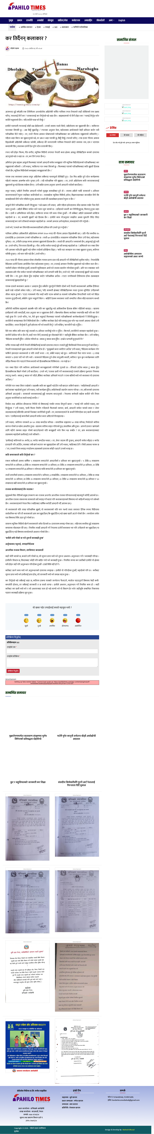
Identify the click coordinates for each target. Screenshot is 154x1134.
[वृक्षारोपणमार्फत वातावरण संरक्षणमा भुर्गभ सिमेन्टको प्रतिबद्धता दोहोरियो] (28, 716)
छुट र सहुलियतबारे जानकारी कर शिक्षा (28, 782)
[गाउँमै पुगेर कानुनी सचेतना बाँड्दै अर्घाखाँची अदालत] (76, 716)
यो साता (126, 135)
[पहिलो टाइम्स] (7, 48)
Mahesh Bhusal (128, 1129)
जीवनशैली (127, 229)
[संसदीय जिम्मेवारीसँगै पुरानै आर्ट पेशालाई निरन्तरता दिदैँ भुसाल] (76, 762)
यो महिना (140, 135)
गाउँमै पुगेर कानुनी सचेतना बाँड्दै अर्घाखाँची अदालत (76, 737)
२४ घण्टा (113, 135)
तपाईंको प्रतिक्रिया (13, 656)
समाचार (126, 192)
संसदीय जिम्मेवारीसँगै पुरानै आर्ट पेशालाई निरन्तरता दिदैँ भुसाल (76, 783)
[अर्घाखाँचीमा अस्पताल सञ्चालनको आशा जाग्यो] (113, 253)
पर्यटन (125, 171)
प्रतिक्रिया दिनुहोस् (13, 671)
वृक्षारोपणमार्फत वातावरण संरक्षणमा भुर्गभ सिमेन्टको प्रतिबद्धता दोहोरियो (28, 737)
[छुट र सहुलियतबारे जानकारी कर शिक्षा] (28, 762)
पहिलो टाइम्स (14, 48)
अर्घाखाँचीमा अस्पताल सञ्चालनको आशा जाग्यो (133, 255)
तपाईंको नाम (12, 647)
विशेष (125, 250)
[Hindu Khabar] (27, 7)
